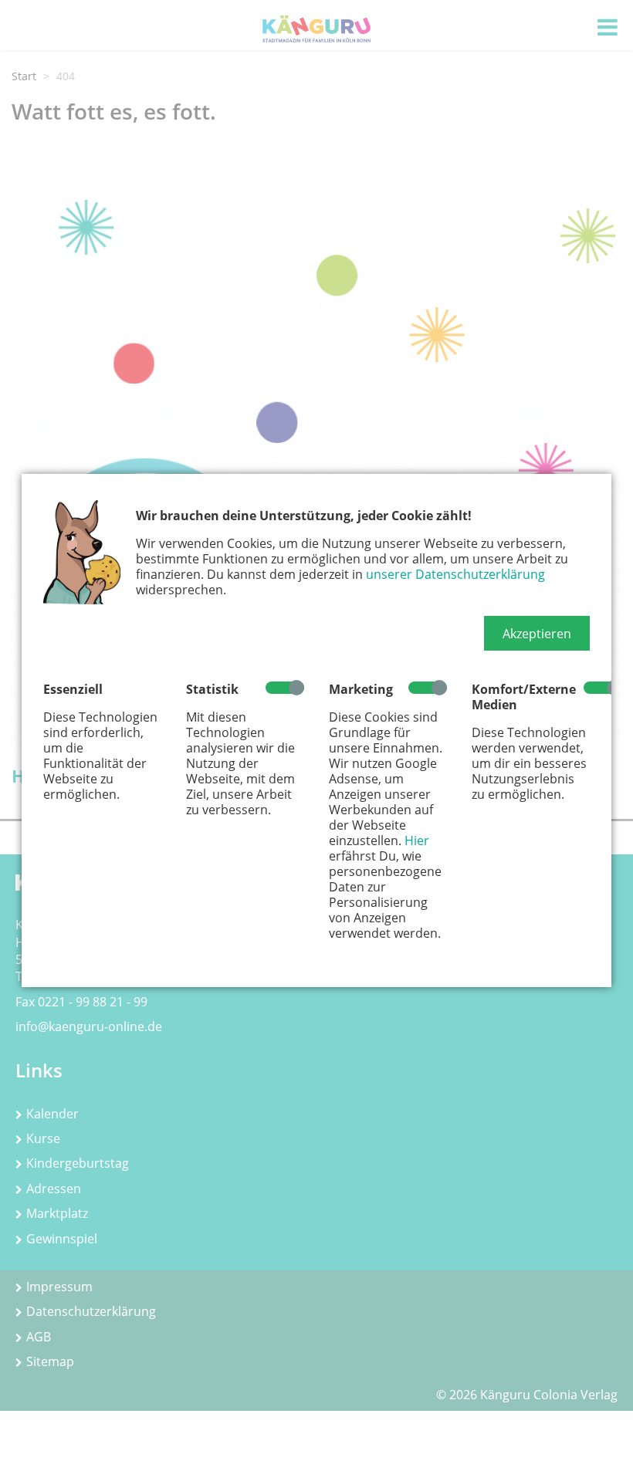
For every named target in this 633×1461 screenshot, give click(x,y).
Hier (417, 840)
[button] (537, 633)
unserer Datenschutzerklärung (455, 574)
